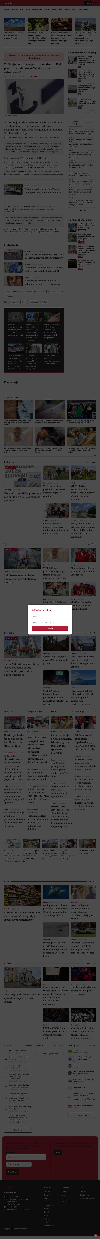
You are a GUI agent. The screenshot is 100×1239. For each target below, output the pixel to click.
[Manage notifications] (95, 1235)
